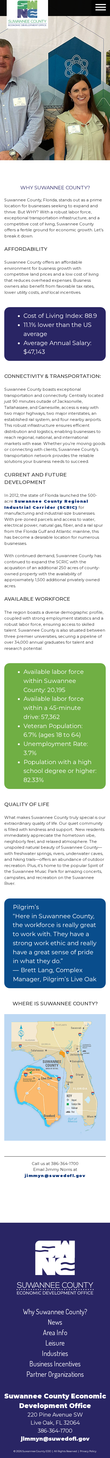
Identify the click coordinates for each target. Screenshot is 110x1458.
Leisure (55, 1342)
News (55, 1322)
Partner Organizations (55, 1374)
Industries (55, 1353)
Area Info (55, 1332)
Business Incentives (55, 1363)
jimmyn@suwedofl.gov (55, 1175)
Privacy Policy (88, 1451)
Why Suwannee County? (55, 1311)
